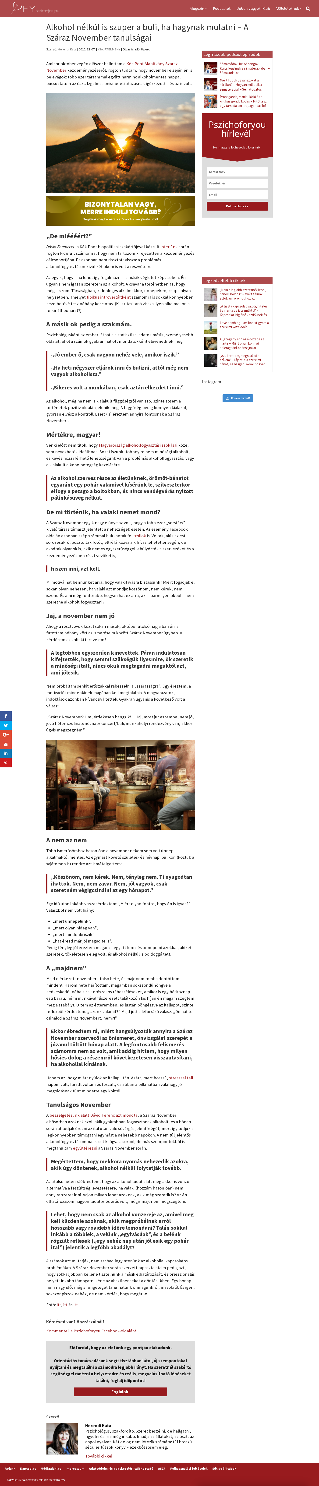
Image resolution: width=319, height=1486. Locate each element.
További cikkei (98, 1456)
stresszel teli (181, 1077)
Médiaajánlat (51, 1468)
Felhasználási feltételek (189, 1468)
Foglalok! (120, 1391)
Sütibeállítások (224, 1468)
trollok (139, 535)
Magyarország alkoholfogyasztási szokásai (138, 445)
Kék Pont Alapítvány (145, 63)
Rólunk (10, 1468)
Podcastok (222, 9)
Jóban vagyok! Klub (253, 9)
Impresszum (75, 1468)
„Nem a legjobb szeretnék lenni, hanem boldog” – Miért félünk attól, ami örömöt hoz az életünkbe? (243, 296)
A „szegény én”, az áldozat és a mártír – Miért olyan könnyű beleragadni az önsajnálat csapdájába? (242, 345)
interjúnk (169, 246)
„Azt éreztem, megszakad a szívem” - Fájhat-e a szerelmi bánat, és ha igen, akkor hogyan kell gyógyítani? (243, 362)
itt (59, 1304)
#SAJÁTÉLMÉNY (109, 49)
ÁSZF (162, 1468)
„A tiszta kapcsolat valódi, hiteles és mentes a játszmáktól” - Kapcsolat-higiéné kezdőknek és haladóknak (244, 312)
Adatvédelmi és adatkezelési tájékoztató (121, 1468)
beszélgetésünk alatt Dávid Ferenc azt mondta (94, 1115)
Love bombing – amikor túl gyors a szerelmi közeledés (244, 325)
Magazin (197, 9)
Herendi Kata (67, 49)
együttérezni (85, 1148)
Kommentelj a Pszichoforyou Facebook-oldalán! (91, 1331)
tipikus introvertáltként (109, 297)
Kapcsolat (28, 1468)
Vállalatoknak (287, 9)
